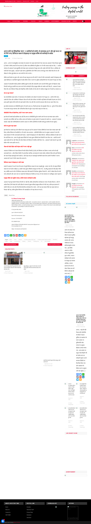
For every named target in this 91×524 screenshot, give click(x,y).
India (11, 241)
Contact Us (19, 1)
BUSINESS (47, 21)
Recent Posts (12, 195)
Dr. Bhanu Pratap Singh (17, 58)
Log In (37, 1)
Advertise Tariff (26, 1)
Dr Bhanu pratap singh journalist (44, 239)
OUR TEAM (7, 515)
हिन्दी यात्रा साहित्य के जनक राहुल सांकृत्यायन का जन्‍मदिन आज (78, 149)
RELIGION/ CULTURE (66, 21)
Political (29, 241)
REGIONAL (25, 21)
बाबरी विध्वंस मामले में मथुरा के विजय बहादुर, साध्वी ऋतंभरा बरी (52, 361)
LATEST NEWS (70, 75)
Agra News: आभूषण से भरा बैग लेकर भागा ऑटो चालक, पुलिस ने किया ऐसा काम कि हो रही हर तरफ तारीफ (32, 267)
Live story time (17, 241)
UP (41, 241)
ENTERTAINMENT (55, 21)
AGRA (10, 239)
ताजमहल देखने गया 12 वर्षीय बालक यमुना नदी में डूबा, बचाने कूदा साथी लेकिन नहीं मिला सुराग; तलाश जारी (79, 95)
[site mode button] (83, 21)
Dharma (20, 239)
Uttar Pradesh (47, 241)
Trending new (36, 241)
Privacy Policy (30, 512)
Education (55, 239)
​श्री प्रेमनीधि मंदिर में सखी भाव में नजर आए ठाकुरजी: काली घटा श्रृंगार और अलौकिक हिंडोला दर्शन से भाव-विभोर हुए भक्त (71, 413)
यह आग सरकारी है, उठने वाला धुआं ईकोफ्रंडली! (78, 185)
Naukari (24, 241)
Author (6, 195)
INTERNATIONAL (16, 21)
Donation (32, 1)
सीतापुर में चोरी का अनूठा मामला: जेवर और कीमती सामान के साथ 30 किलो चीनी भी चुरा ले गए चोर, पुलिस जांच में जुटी (79, 106)
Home (9, 21)
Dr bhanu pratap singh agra (29, 239)
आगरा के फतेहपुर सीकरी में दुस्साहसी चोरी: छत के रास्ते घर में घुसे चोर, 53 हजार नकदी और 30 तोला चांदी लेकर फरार (12, 267)
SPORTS (75, 21)
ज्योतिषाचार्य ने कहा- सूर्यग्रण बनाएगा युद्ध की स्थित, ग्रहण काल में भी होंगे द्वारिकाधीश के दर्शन (78, 162)
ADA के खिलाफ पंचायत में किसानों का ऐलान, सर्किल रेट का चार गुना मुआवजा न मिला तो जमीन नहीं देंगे (78, 174)
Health (6, 241)
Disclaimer (29, 515)
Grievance (29, 517)
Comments (81, 75)
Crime (6, 56)
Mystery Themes (17, 522)
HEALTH (40, 21)
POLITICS (33, 21)
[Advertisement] (45, 37)
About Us (7, 509)
